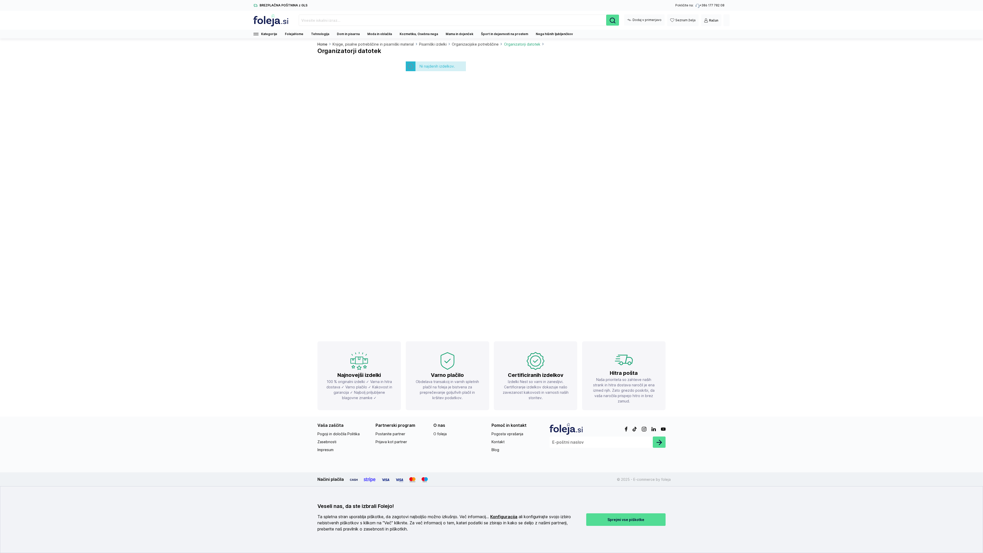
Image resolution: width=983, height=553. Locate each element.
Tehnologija (320, 34)
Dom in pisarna (348, 34)
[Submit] (659, 442)
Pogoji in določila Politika (338, 434)
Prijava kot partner (391, 442)
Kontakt (498, 442)
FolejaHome (294, 34)
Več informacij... (474, 516)
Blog (495, 450)
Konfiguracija (503, 517)
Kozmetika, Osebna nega (419, 34)
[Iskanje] (612, 20)
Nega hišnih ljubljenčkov (554, 34)
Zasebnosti (326, 442)
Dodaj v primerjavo (647, 20)
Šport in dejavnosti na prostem (504, 34)
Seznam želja (685, 20)
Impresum (325, 450)
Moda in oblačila (379, 34)
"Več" (388, 522)
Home (322, 44)
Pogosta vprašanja (507, 434)
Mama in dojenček (459, 34)
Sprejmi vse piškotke (625, 519)
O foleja (440, 434)
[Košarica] (726, 20)
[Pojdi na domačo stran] (271, 20)
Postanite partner (390, 434)
